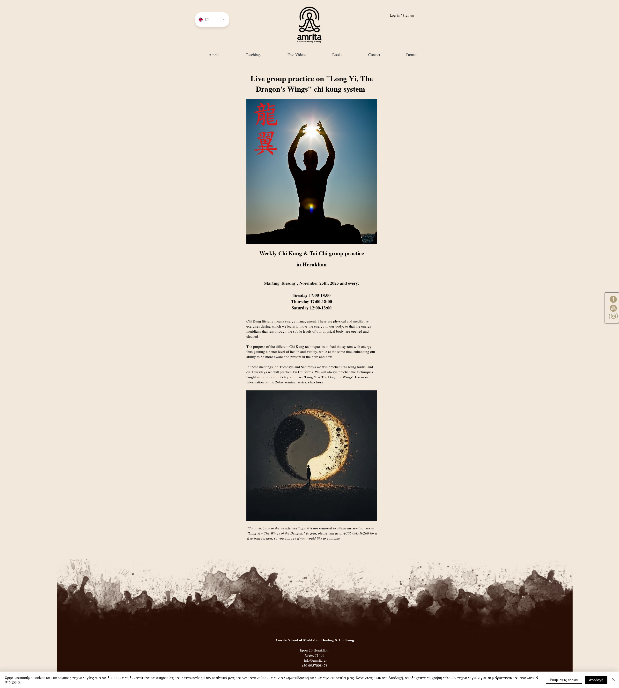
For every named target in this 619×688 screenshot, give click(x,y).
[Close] (613, 679)
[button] (253, 55)
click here (315, 382)
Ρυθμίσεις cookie (564, 679)
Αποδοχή (596, 679)
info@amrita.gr (315, 660)
